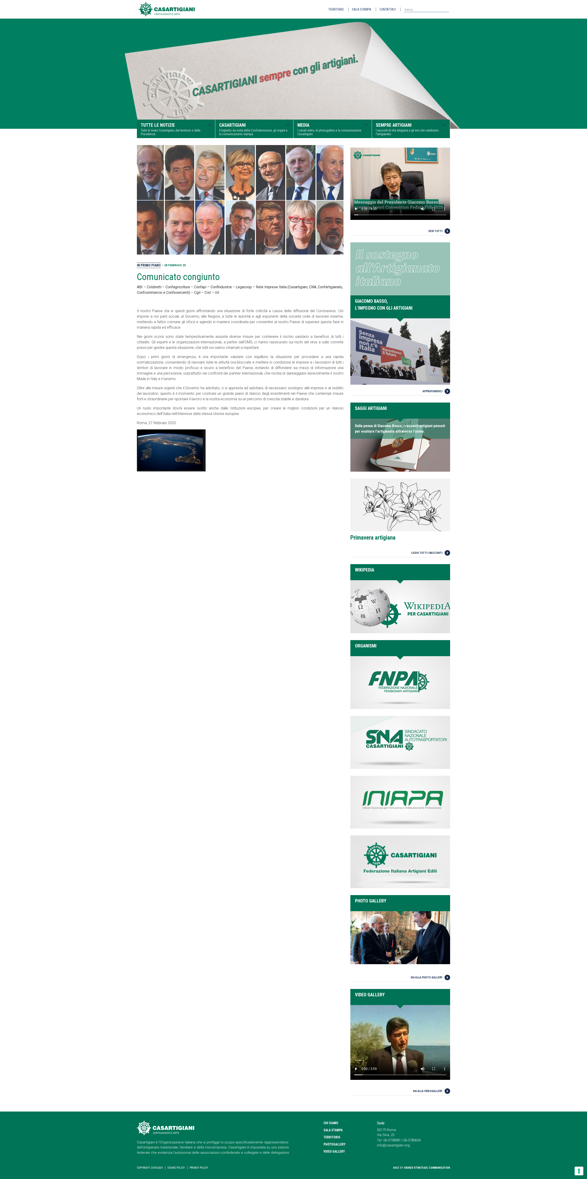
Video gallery (334, 1151)
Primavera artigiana (373, 537)
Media (329, 129)
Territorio (336, 9)
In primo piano (149, 265)
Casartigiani (253, 129)
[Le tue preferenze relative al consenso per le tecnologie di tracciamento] (579, 1171)
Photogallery (335, 1144)
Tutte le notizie (170, 129)
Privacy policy (199, 1167)
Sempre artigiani (407, 129)
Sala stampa (361, 9)
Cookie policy (176, 1167)
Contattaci (387, 9)
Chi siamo (331, 1123)
